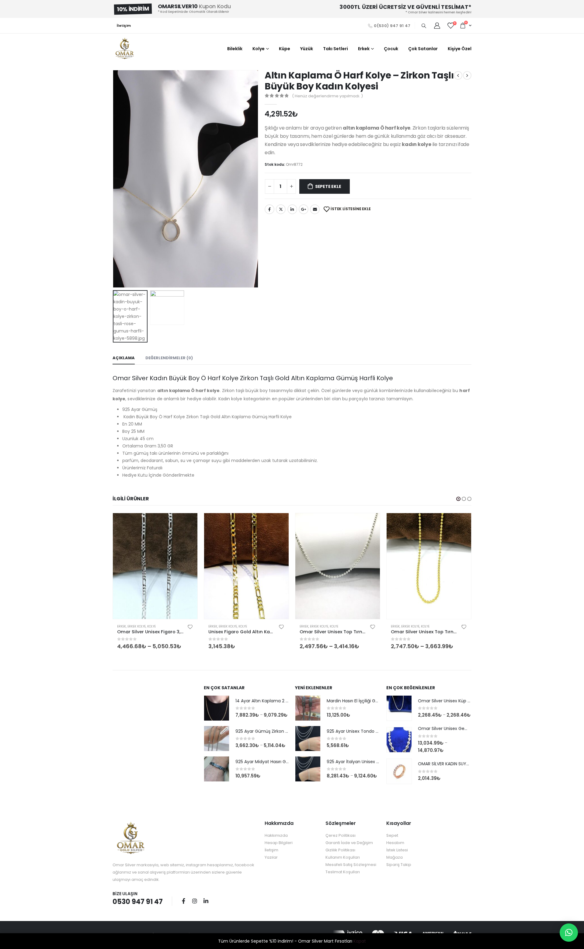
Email (315, 209)
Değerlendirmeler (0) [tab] (169, 358)
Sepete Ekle (328, 186)
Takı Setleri (335, 49)
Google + (303, 209)
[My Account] (437, 26)
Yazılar (271, 857)
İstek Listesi (397, 850)
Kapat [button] (359, 941)
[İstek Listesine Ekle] (190, 626)
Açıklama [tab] (124, 358)
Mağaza (394, 857)
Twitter (281, 209)
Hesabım (395, 843)
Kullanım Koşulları (342, 857)
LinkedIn (292, 209)
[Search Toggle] (423, 26)
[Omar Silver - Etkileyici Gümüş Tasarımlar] (125, 48)
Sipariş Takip (398, 864)
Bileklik (234, 49)
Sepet (392, 835)
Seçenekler (187, 523)
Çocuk (391, 49)
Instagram (194, 901)
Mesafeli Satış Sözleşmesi (350, 864)
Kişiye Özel (459, 49)
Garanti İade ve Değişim (349, 843)
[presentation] (114, 178)
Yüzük (306, 49)
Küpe (284, 49)
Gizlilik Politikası (340, 850)
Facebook (269, 209)
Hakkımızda (276, 835)
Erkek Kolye (136, 626)
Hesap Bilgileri (279, 843)
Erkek (364, 49)
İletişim (124, 25)
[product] (155, 566)
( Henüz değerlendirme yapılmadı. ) (327, 96)
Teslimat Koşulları (342, 872)
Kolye (258, 49)
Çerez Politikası (340, 835)
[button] (458, 498)
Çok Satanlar (423, 49)
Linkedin (205, 901)
